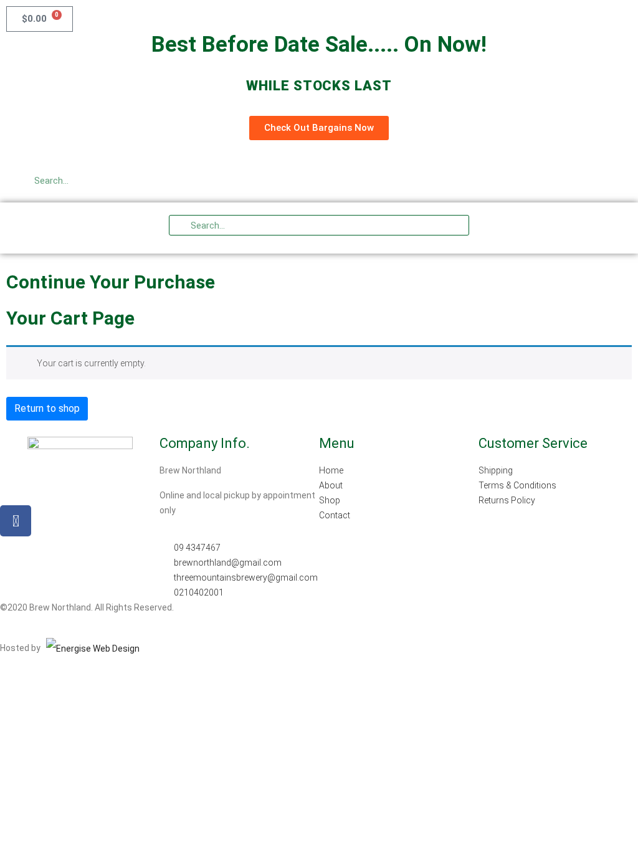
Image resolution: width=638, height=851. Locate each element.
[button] (600, 228)
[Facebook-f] (15, 520)
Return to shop (47, 408)
